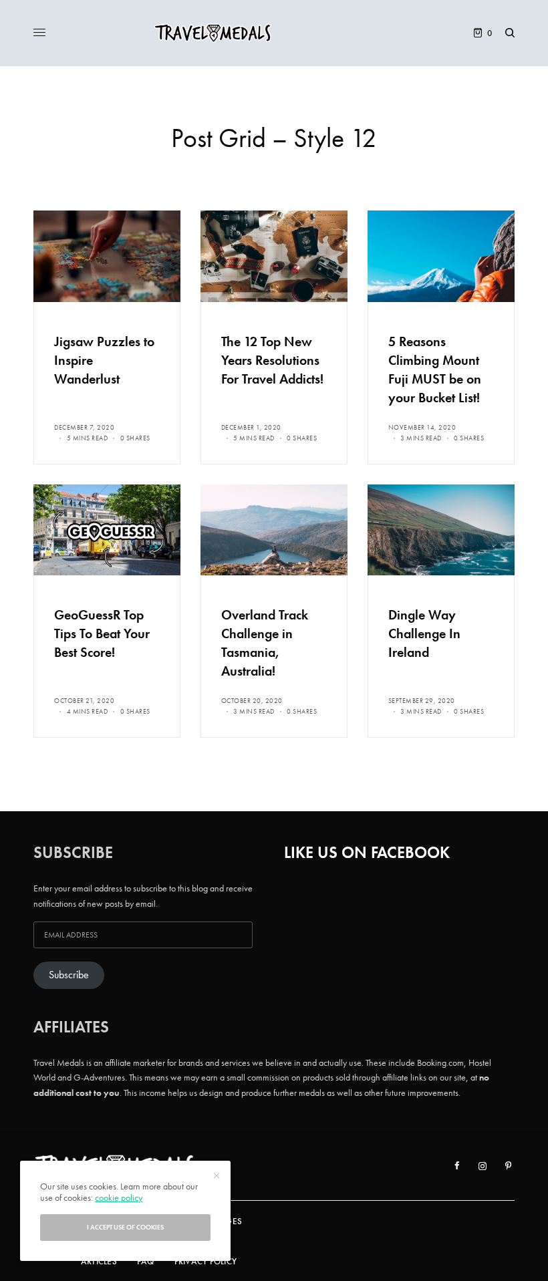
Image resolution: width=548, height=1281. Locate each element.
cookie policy (118, 1197)
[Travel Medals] (274, 33)
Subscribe (69, 975)
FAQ (145, 1261)
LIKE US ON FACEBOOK (367, 852)
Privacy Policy (205, 1261)
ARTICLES (99, 1261)
